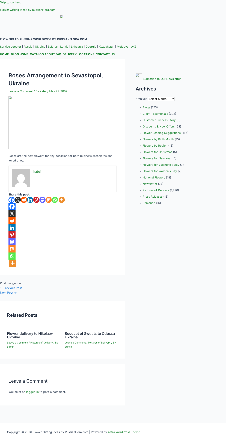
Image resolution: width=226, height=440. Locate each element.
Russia (28, 46)
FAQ (58, 54)
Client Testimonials (155, 113)
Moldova (123, 46)
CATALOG (37, 54)
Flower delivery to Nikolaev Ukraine (30, 335)
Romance (149, 203)
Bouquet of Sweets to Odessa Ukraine (90, 335)
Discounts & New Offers (159, 126)
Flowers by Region (155, 145)
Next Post (8, 292)
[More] (62, 200)
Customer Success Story (159, 120)
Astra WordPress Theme (124, 432)
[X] (18, 200)
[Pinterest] (36, 200)
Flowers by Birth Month (158, 139)
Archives (141, 99)
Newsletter (150, 184)
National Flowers (154, 177)
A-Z (133, 46)
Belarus (53, 46)
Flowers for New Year (157, 158)
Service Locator (10, 46)
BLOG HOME (19, 54)
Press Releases (152, 196)
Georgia (91, 46)
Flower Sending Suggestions (162, 133)
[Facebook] (11, 200)
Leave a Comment (20, 91)
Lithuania (77, 46)
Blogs (146, 107)
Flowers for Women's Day (160, 171)
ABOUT (49, 54)
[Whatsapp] (55, 200)
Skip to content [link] (10, 2)
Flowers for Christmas (157, 152)
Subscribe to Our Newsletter (162, 79)
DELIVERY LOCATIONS (78, 54)
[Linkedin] (30, 200)
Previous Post (11, 288)
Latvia (64, 46)
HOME (4, 54)
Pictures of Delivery (41, 342)
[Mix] (49, 200)
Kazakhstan (106, 46)
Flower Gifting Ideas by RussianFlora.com (27, 10)
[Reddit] (24, 200)
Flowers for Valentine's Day (161, 164)
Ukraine (40, 46)
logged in (32, 392)
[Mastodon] (42, 200)
